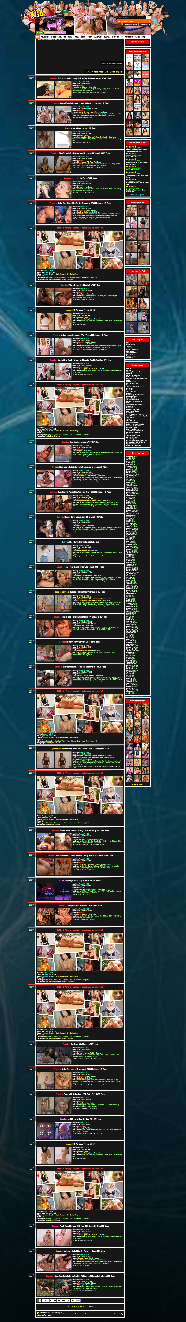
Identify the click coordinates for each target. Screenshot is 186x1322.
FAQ (143, 37)
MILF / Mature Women (92, 115)
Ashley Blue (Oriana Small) (85, 500)
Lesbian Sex (50, 277)
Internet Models (56, 37)
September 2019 (130, 592)
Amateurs (128, 368)
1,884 (54, 1300)
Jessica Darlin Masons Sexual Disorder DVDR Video (84, 516)
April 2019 (129, 600)
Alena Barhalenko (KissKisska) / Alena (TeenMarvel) (92, 137)
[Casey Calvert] (145, 132)
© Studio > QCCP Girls (84, 369)
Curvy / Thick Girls (114, 627)
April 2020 (129, 580)
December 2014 (130, 685)
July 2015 (128, 673)
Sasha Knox (87, 212)
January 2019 (129, 605)
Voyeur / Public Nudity (132, 444)
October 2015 (129, 669)
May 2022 (128, 540)
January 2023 (129, 526)
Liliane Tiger (81, 1285)
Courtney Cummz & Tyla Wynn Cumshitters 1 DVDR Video (84, 666)
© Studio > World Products (85, 600)
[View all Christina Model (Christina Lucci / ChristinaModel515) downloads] (145, 715)
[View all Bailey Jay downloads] (137, 762)
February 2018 (130, 623)
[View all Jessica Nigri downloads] (129, 762)
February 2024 (130, 505)
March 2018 (129, 621)
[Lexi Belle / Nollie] (129, 99)
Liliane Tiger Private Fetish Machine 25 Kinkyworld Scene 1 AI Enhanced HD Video (84, 1275)
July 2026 (128, 458)
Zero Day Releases (90, 210)
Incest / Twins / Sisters (132, 411)
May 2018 (128, 618)
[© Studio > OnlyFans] (129, 58)
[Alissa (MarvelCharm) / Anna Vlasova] (145, 124)
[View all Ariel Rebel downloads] (129, 731)
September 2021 (130, 553)
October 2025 (130, 473)
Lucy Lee (80, 451)
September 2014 (130, 690)
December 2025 (130, 469)
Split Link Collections (51, 279)
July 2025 (128, 477)
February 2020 (130, 584)
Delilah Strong (91, 839)
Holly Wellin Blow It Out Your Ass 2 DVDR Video (137, 183)
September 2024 (130, 494)
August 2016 (129, 652)
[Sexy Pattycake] (129, 91)
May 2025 (128, 481)
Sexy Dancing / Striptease (96, 604)
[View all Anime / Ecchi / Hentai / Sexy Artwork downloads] (129, 747)
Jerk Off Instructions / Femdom (107, 370)
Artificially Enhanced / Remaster (98, 214)
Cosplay (128, 385)
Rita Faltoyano (81, 294)
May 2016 (128, 657)
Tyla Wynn (90, 162)
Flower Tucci (81, 625)
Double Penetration (131, 396)
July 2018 (128, 615)
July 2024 (128, 497)
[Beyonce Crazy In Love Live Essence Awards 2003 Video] (131, 327)
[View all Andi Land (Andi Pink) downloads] (129, 739)
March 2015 (129, 680)
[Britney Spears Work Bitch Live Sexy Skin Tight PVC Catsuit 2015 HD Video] (131, 279)
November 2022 (130, 530)
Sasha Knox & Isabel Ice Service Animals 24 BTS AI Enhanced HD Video (84, 203)
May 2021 (128, 559)
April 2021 (129, 561)
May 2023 (128, 520)
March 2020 (129, 582)
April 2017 (129, 639)
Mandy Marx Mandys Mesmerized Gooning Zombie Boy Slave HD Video (84, 360)
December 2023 (130, 508)
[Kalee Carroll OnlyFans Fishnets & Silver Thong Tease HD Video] (131, 291)
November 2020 (130, 569)
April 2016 (129, 659)
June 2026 (129, 460)
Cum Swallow (106, 345)
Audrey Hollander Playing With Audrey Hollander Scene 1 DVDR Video (84, 78)
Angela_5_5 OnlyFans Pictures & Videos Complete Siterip (137, 163)
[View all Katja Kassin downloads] (137, 770)
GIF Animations (130, 403)
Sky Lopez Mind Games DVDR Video (84, 1044)
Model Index (129, 37)
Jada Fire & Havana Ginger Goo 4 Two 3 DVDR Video (84, 566)
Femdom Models (83, 367)
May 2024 (128, 500)
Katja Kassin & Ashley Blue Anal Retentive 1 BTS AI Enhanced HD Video (84, 491)
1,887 (68, 1300)
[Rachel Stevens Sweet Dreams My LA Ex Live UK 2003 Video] (131, 303)
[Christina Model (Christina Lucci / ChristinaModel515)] (129, 74)
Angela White (94, 112)
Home (37, 37)
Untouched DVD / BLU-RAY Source (82, 90)
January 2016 (129, 664)
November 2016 (130, 647)
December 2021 (130, 548)
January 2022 (129, 546)
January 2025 (129, 487)
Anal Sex (84, 114)
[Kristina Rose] (145, 115)
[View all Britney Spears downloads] (137, 715)
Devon (79, 650)
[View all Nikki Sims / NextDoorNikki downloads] (129, 707)
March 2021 (129, 562)
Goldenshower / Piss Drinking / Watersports (134, 405)
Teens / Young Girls (91, 277)
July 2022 (128, 536)
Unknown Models (87, 650)
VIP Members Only (72, 274)
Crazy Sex (106, 37)
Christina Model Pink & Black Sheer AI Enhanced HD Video (87, 748)
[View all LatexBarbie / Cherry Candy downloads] (129, 754)
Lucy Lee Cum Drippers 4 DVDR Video (84, 441)
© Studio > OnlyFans (83, 112)
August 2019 (129, 593)
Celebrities (45, 37)
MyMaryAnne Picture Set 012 (84, 1144)
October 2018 (129, 610)
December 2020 (130, 567)
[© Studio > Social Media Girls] (137, 83)
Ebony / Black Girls (109, 577)
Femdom (76, 37)
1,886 (63, 1300)
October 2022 (130, 531)
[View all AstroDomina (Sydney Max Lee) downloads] (137, 731)
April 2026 (129, 463)
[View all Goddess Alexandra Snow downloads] (129, 715)
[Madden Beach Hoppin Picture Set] (131, 315)
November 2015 (130, 667)
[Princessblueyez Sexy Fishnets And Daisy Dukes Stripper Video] (143, 327)
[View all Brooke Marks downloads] (145, 739)
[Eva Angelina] (137, 99)
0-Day (83, 37)
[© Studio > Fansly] (137, 66)
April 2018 (129, 620)
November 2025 (130, 471)
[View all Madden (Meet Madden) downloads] (145, 707)
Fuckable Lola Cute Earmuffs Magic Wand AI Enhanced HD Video (84, 466)
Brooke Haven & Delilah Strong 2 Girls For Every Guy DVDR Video (84, 830)
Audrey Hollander (82, 87)
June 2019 (129, 597)
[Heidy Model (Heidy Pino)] (137, 132)
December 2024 (130, 489)
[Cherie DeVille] (129, 132)
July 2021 (128, 556)
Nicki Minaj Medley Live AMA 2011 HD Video (84, 1119)
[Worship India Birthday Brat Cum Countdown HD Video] (143, 303)
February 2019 (130, 603)
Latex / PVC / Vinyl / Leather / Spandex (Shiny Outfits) (94, 217)
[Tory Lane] (129, 124)
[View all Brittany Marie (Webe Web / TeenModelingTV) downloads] (145, 770)
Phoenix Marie (81, 1103)
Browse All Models (137, 784)
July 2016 (128, 654)
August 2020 (129, 574)
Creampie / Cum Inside (96, 452)
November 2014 (130, 686)
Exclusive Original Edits (91, 215)
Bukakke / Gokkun (131, 382)
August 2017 (129, 633)
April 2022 (129, 541)
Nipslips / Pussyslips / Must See (135, 424)
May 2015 (128, 677)
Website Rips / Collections (66, 279)
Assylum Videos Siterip (132, 157)
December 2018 (130, 606)
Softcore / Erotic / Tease (114, 89)
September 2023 (130, 513)
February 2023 (130, 525)
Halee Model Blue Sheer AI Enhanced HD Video (87, 591)
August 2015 (129, 672)
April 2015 (129, 678)
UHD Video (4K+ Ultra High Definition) (136, 440)
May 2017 (128, 637)
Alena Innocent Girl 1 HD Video (84, 128)
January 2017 (129, 644)
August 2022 (129, 535)
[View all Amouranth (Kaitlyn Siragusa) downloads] (137, 778)
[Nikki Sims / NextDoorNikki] (137, 124)
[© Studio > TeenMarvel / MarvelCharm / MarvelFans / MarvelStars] (137, 58)
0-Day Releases (130, 351)
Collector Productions (132, 383)
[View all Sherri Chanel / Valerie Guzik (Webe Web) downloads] (137, 723)
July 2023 (128, 517)
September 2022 (130, 533)
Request (137, 37)
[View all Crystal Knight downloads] (145, 778)
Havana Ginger (81, 575)
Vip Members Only (131, 356)
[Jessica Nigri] (145, 91)
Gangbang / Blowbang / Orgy (134, 401)
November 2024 (130, 491)
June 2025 (129, 479)
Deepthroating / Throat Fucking (134, 395)
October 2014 (129, 688)
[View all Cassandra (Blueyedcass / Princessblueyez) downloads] (145, 731)
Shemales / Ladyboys (132, 434)
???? (43, 276)
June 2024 (129, 499)
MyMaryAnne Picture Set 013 (84, 310)
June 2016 (129, 655)
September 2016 (130, 651)
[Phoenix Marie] (145, 83)
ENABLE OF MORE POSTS (80, 1307)
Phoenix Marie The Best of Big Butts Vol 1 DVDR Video (84, 1094)
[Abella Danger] (145, 107)
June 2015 (128, 675)
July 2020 (128, 575)
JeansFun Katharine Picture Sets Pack (84, 541)
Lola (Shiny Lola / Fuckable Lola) (86, 475)
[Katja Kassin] (145, 99)
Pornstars (68, 37)
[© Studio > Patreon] (145, 74)
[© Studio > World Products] (129, 66)
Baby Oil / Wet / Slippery (95, 114)
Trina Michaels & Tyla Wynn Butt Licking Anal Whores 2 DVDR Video (84, 153)
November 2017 (130, 628)
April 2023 (129, 522)
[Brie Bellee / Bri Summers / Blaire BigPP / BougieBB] (129, 107)
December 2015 (130, 665)
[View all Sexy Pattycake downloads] (137, 739)
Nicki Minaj (80, 1128)
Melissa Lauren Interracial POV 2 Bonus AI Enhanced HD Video (84, 335)
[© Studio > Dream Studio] (145, 66)
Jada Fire (90, 575)
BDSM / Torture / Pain (132, 377)
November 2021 (130, 549)
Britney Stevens (82, 864)
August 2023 (129, 515)
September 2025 (130, 474)
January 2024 (129, 507)
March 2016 (129, 660)
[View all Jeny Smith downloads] (129, 778)
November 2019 (130, 588)
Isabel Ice (80, 212)
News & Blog (129, 357)
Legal (46, 1315)
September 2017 (130, 631)
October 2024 (130, 492)
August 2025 (129, 476)
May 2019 (128, 598)
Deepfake (128, 393)
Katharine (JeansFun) (83, 550)
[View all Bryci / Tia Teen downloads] (145, 747)
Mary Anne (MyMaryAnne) (85, 319)
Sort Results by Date (129, 24)
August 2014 (129, 691)
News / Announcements (132, 422)
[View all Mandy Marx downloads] (145, 723)
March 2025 (129, 484)
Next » (78, 1300)
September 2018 (130, 611)
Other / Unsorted (130, 354)
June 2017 (128, 636)
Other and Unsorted (48, 274)
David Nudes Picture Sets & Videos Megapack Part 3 (135, 191)
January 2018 (129, 624)
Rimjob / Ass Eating (109, 164)
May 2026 (128, 461)
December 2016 (130, 646)
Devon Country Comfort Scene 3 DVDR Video (84, 641)
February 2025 (130, 486)
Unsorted (115, 37)
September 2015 (130, 670)
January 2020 (129, 585)
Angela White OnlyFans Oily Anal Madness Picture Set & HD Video (84, 103)
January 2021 (129, 566)
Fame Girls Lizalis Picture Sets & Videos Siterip (137, 176)
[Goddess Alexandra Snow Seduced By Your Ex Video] (143, 291)
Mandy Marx (95, 369)
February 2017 (130, 642)
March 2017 (129, 641)
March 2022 (129, 543)
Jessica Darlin (81, 525)
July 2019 (128, 595)
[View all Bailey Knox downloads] (137, 754)
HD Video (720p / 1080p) (89, 139)
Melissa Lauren (81, 344)
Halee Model (98, 600)
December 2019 (130, 587)
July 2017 (128, 634)
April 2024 (129, 502)
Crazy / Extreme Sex (131, 353)
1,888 (72, 1300)
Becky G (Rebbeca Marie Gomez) (86, 889)
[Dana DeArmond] (129, 83)
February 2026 (130, 466)
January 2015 (129, 683)
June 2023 (129, 518)
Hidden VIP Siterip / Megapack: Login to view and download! (80, 227)
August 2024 (129, 495)
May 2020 (128, 579)
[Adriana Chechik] (129, 115)
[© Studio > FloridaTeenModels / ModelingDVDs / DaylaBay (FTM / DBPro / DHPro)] (137, 107)
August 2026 (129, 456)
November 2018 (130, 608)
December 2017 (130, 626)
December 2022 (130, 528)
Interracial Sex (106, 347)
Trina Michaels (81, 162)
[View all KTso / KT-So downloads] (129, 723)
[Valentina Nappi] (137, 115)
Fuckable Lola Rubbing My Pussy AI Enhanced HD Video (84, 1250)
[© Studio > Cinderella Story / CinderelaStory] (137, 74)
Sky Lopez (80, 187)
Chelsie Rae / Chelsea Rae (95, 864)
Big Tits (84, 89)
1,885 (59, 1300)
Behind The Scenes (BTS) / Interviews (99, 866)
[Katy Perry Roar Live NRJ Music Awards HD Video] (143, 315)
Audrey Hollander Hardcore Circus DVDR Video (84, 905)
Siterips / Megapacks (94, 37)
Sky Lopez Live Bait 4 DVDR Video (84, 178)
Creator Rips (129, 388)
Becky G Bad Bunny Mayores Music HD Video (84, 880)
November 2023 (130, 510)
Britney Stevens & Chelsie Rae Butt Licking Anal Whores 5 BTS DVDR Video (84, 855)
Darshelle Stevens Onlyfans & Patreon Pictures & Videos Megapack (136, 150)
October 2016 (129, 649)
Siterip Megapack (61, 274)
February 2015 (130, 682)
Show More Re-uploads (137, 195)
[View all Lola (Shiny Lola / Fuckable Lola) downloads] (145, 754)
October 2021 (129, 551)
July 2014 (128, 693)
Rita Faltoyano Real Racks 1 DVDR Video (84, 285)
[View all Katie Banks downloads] (129, 770)
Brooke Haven (81, 839)
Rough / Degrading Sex (132, 429)
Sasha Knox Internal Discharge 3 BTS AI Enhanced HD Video (84, 1069)
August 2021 (129, 554)
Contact (39, 1315)
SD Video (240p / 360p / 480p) (97, 89)
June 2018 (128, 616)
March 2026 (129, 464)
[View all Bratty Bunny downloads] (137, 747)
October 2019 (129, 590)
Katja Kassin (98, 500)
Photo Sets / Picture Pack (107, 115)
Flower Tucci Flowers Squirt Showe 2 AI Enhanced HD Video (84, 616)
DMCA (49, 1315)
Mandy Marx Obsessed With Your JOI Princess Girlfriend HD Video (84, 1226)
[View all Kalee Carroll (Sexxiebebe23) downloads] (145, 762)
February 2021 (130, 564)
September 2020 (130, 572)
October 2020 (130, 571)
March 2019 (129, 602)
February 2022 (130, 544)
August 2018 (129, 613)
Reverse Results (144, 24)
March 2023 (129, 523)
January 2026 (129, 468)
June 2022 (129, 538)
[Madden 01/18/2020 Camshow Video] (143, 279)
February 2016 (130, 662)
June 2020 (129, 577)
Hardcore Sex (114, 114)
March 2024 (129, 504)
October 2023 (130, 512)
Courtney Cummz (82, 675)
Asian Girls (85, 452)
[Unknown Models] (145, 58)
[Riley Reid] (137, 91)
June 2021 (128, 557)
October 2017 (129, 629)
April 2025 (129, 482)
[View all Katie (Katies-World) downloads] (137, 707)
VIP (122, 37)
